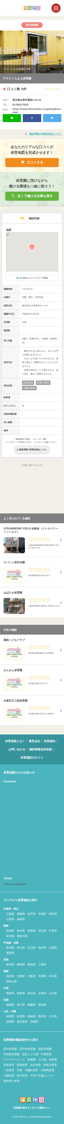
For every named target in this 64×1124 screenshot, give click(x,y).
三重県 (42, 964)
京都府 (21, 976)
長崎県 (32, 1016)
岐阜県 (10, 964)
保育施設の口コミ (32, 757)
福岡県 (10, 1016)
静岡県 (21, 964)
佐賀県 (21, 1016)
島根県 (21, 993)
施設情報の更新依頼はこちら (45, 133)
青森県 (21, 913)
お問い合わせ (16, 749)
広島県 (42, 993)
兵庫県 (42, 976)
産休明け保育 (12, 1080)
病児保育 (22, 1075)
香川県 (21, 1004)
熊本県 (42, 1016)
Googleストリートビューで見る (34, 278)
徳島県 (10, 1004)
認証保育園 (45, 1048)
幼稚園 (32, 1059)
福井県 (42, 947)
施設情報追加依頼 (40, 749)
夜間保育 (22, 1064)
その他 (42, 1059)
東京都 (10, 935)
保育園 (53, 1059)
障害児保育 (50, 1064)
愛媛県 (32, 1004)
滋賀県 (10, 976)
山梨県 (53, 947)
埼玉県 (42, 930)
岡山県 (32, 993)
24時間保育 (47, 1070)
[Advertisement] (32, 490)
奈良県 (53, 976)
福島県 (21, 919)
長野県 (10, 952)
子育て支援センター (42, 1075)
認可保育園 (10, 1048)
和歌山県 (11, 981)
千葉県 (53, 930)
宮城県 (42, 913)
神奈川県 (22, 935)
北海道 (10, 913)
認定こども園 (30, 1054)
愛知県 (32, 964)
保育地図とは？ (15, 741)
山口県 (53, 993)
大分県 (53, 1016)
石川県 (32, 947)
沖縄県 (34, 1021)
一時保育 (9, 1070)
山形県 (10, 919)
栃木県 (21, 930)
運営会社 (34, 741)
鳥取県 (10, 993)
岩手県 (32, 913)
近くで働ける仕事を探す (35, 196)
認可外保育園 (28, 1048)
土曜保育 (9, 1075)
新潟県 (10, 947)
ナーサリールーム (14, 1059)
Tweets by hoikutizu (15, 884)
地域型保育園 (12, 1054)
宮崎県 (10, 1021)
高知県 (42, 1004)
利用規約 (49, 741)
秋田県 (53, 913)
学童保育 (46, 1054)
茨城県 (10, 930)
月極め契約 (31, 1070)
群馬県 (32, 930)
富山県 (21, 947)
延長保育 (9, 1064)
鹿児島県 (22, 1021)
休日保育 (35, 1064)
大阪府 (32, 976)
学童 (19, 1070)
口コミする (34, 162)
